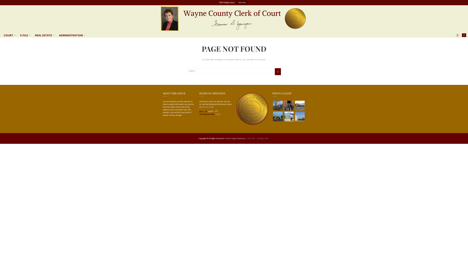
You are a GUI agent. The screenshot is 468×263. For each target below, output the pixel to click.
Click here (242, 2)
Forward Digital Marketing (234, 138)
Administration (71, 35)
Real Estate (43, 35)
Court (8, 35)
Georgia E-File (262, 138)
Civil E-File (251, 138)
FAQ (457, 35)
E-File (24, 35)
